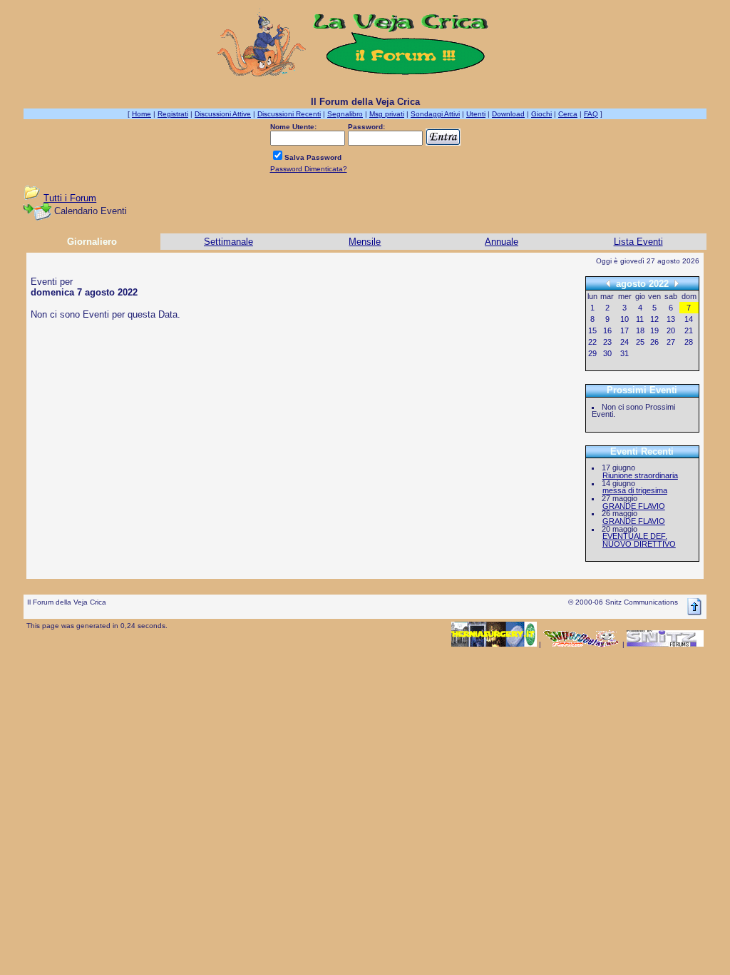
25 (640, 342)
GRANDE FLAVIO (633, 506)
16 (607, 330)
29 (592, 353)
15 (592, 330)
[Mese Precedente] (608, 283)
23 (607, 342)
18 (640, 330)
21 (688, 330)
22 (592, 342)
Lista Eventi (638, 241)
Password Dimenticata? (308, 169)
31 (624, 353)
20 (671, 330)
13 (671, 319)
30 (607, 353)
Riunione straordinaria (640, 475)
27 (671, 342)
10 (624, 319)
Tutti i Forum (69, 198)
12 (654, 319)
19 (654, 330)
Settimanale (228, 241)
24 (624, 342)
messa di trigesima (634, 490)
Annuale (501, 241)
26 (654, 342)
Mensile (365, 241)
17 (624, 330)
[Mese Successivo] (676, 283)
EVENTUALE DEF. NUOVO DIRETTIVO (639, 540)
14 (688, 319)
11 (640, 319)
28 (688, 342)
